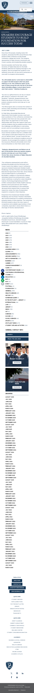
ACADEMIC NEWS (10, 249)
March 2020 (9, 567)
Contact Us (17, 584)
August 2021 (9, 535)
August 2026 (9, 397)
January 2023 (10, 496)
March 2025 (9, 436)
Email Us (10, 334)
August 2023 (9, 480)
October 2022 (10, 503)
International (10, 302)
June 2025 (8, 429)
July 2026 (8, 399)
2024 (6, 242)
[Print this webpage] (2, 283)
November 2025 (10, 417)
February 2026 (10, 410)
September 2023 (10, 477)
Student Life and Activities (14, 325)
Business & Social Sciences (17, 640)
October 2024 (10, 447)
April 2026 (8, 406)
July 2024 (8, 454)
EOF (6, 279)
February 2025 (10, 438)
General (8, 290)
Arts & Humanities (11, 258)
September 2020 (10, 560)
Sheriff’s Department (17, 623)
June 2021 (8, 540)
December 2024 (10, 443)
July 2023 (8, 482)
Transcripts (17, 613)
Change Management (12, 265)
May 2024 (8, 459)
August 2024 (9, 452)
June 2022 (8, 512)
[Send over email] (2, 280)
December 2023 (10, 470)
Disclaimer (23, 690)
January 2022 (10, 523)
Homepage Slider (11, 297)
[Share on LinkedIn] (2, 277)
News (7, 309)
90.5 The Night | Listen (17, 604)
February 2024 (10, 466)
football (8, 286)
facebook (11, 677)
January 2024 (10, 468)
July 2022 (8, 510)
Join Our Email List (17, 591)
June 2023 (8, 484)
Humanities (17, 642)
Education (9, 277)
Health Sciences (10, 293)
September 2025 (10, 422)
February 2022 (10, 521)
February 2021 (10, 549)
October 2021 (10, 530)
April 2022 (8, 516)
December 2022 (10, 498)
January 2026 (10, 413)
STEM (17, 649)
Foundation (9, 288)
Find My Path (17, 387)
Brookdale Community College (7, 5)
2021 (6, 235)
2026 (6, 247)
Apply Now (17, 580)
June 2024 (8, 457)
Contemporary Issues (13, 270)
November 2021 (10, 528)
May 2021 (8, 542)
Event (7, 284)
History (8, 295)
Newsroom (17, 611)
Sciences (8, 313)
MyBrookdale (24, 2)
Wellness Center (17, 630)
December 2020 (10, 553)
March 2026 (9, 408)
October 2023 (10, 475)
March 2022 (9, 519)
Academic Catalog (17, 654)
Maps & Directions (17, 601)
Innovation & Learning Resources (17, 647)
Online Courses (17, 651)
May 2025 (8, 431)
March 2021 (9, 546)
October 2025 (10, 420)
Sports (8, 320)
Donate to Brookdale (17, 587)
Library (8, 307)
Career (7, 263)
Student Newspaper (17, 627)
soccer (7, 316)
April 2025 (8, 434)
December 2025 (10, 415)
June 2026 (8, 401)
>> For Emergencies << (17, 11)
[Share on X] (2, 274)
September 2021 (10, 533)
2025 (6, 244)
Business (8, 260)
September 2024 (10, 450)
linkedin (22, 673)
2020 (6, 233)
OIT (6, 311)
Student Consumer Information (17, 632)
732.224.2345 (27, 687)
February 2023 (10, 493)
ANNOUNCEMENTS (11, 254)
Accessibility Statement (13, 690)
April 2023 (8, 489)
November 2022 (10, 500)
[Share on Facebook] (2, 270)
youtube (17, 677)
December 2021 (10, 526)
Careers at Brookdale (17, 625)
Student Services (17, 599)
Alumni (7, 251)
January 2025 (10, 440)
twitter (11, 673)
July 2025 (8, 427)
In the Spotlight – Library (14, 300)
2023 (6, 240)
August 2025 (9, 424)
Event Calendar (17, 621)
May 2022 (8, 514)
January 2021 (10, 551)
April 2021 (8, 544)
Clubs (7, 267)
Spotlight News (11, 323)
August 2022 (9, 507)
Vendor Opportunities (17, 608)
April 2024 (8, 461)
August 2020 (9, 563)
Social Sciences (10, 318)
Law (6, 304)
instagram (17, 673)
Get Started (17, 362)
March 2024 (9, 463)
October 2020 (10, 558)
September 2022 (10, 505)
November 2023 (10, 473)
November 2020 (10, 556)
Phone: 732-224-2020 (14, 339)
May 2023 (8, 487)
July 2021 (8, 537)
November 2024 (10, 445)
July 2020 (8, 565)
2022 (6, 237)
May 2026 (8, 404)
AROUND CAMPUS (10, 256)
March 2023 (9, 491)
